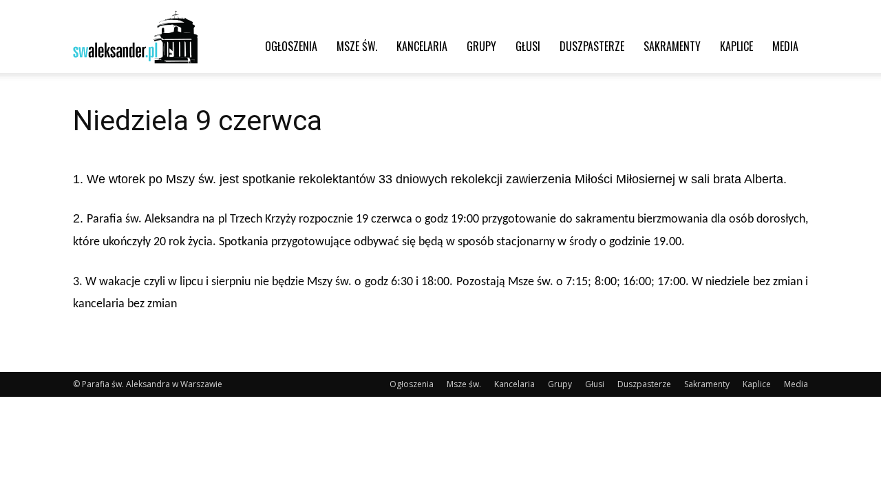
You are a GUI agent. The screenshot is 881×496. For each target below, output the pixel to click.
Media (785, 46)
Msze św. (357, 46)
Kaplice (736, 46)
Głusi (528, 46)
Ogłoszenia (291, 46)
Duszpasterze (592, 46)
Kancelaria (421, 46)
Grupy (481, 46)
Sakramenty (672, 46)
